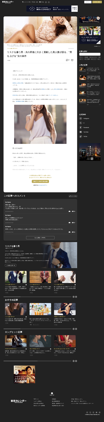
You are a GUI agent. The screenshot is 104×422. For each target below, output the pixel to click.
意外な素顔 (57, 89)
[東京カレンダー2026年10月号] (24, 374)
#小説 (100, 57)
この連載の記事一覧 (10, 265)
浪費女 (43, 89)
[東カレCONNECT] (52, 8)
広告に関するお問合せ (39, 403)
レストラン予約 (27, 2)
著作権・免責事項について (58, 403)
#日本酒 (86, 57)
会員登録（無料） (97, 1)
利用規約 (54, 398)
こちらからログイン (42, 185)
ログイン (88, 2)
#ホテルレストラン (93, 57)
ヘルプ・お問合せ (38, 401)
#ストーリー (93, 59)
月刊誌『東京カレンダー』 (77, 398)
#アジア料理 (87, 59)
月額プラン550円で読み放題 (40, 181)
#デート (81, 59)
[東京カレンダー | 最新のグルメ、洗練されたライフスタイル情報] (12, 2)
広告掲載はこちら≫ (97, 46)
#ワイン (81, 57)
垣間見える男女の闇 (18, 83)
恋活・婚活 (35, 2)
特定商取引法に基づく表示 (58, 405)
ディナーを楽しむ (53, 95)
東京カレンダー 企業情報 (39, 405)
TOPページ (36, 398)
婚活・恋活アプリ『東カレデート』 (79, 401)
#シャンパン (100, 59)
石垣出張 (15, 95)
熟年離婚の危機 (20, 101)
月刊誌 (42, 2)
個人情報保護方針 (56, 401)
